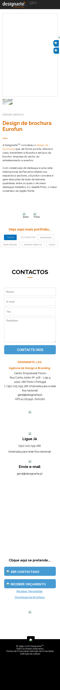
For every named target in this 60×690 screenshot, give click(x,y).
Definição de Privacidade (41, 651)
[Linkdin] (30, 680)
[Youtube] (33, 680)
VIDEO (52, 245)
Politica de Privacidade (17, 651)
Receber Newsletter (29, 591)
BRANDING (46, 237)
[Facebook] (28, 680)
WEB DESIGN (10, 245)
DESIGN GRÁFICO (33, 245)
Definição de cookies (30, 654)
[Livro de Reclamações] (30, 663)
